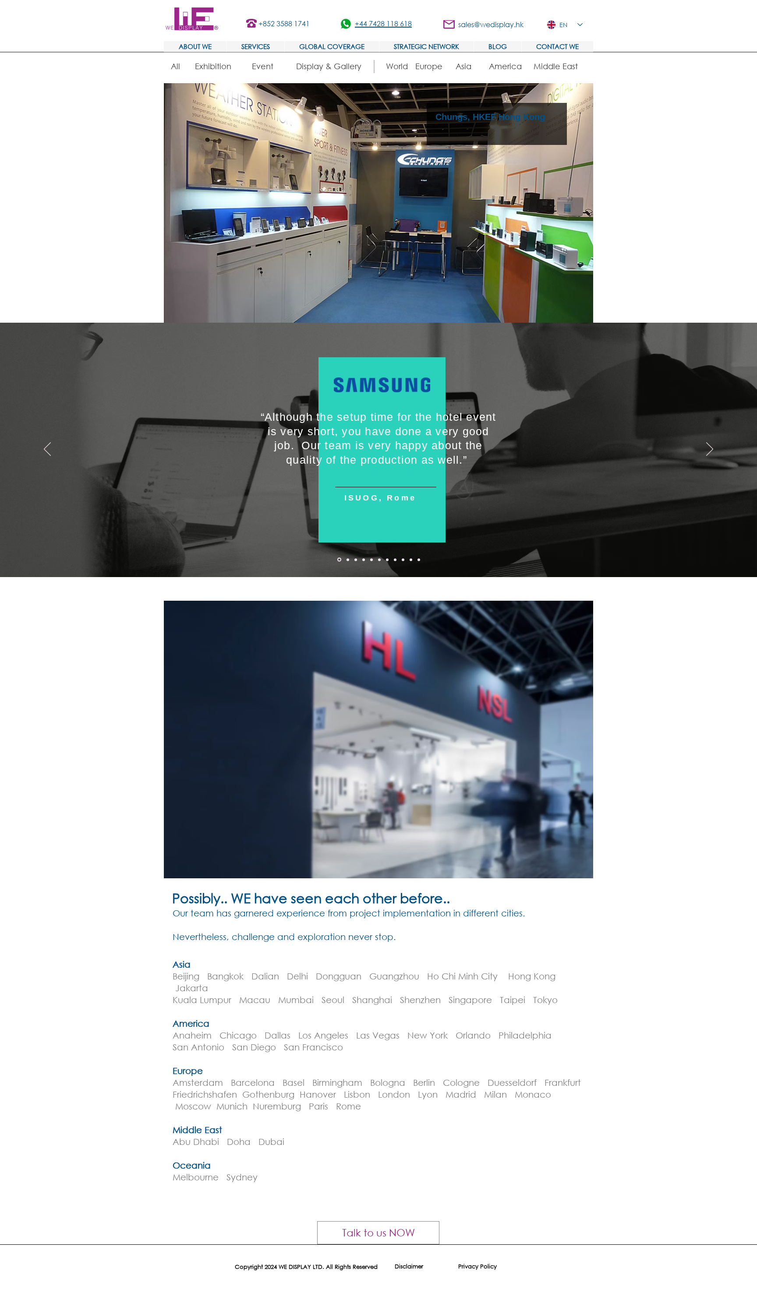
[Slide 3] (363, 559)
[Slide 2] (355, 559)
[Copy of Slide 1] (339, 560)
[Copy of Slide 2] (379, 559)
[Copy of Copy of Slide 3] (418, 559)
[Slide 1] (348, 559)
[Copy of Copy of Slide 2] (387, 559)
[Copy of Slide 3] (395, 559)
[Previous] (47, 449)
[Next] (709, 449)
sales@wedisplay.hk (491, 24)
